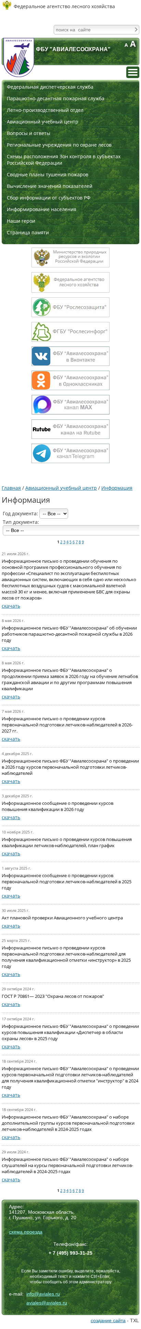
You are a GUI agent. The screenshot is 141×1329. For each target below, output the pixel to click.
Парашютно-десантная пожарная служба (55, 98)
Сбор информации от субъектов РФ (48, 197)
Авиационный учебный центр (42, 121)
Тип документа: (21, 522)
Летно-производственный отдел (45, 110)
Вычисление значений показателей (49, 186)
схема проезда (25, 1232)
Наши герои (21, 221)
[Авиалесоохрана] (18, 57)
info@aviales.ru (43, 1294)
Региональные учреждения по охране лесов (59, 145)
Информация (116, 488)
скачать (11, 606)
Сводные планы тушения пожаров (47, 174)
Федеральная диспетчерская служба (50, 87)
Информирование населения (41, 209)
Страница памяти (28, 232)
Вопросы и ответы (28, 133)
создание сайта (108, 1320)
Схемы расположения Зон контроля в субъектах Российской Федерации (63, 159)
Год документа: (21, 513)
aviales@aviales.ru (46, 1302)
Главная (11, 488)
